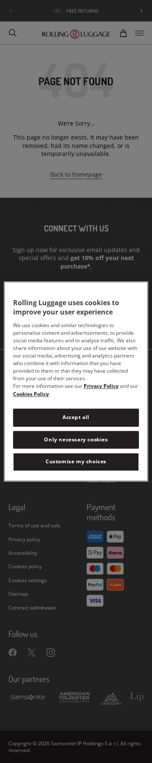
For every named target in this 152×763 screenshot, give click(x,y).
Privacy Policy (101, 386)
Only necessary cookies (76, 439)
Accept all (76, 417)
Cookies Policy (31, 394)
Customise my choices (76, 461)
